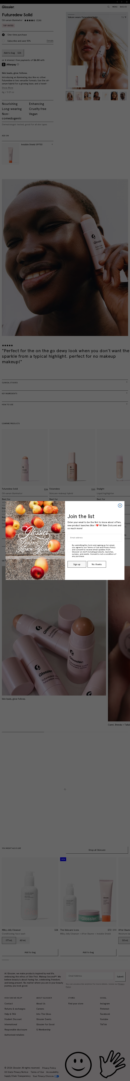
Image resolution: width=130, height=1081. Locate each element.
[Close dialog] (120, 505)
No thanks (97, 564)
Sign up (76, 564)
